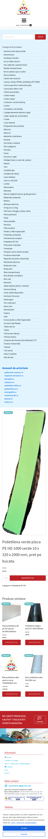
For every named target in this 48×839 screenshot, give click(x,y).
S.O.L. (6, 770)
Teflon (6, 330)
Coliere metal (9, 95)
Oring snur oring (11, 207)
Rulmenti (7, 282)
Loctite (6, 184)
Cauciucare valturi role (13, 88)
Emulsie (7, 139)
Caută (40, 37)
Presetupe (8, 248)
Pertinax (7, 225)
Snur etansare (10, 303)
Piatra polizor (9, 228)
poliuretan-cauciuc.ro (13, 372)
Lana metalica (9, 177)
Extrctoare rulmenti (12, 143)
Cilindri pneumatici (11, 92)
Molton (7, 201)
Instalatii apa (9, 170)
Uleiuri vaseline (10, 354)
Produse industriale (12, 255)
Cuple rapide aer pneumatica (16, 116)
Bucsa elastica (9, 75)
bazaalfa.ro (9, 379)
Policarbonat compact (13, 238)
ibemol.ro (8, 399)
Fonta (6, 153)
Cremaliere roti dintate (13, 109)
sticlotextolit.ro (11, 395)
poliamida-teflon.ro (12, 385)
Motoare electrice (11, 204)
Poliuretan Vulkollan (12, 245)
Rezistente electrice (12, 262)
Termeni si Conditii (11, 760)
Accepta (24, 828)
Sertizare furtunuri (12, 296)
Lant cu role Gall (10, 180)
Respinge (24, 834)
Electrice (7, 129)
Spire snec (8, 306)
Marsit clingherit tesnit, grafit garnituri (20, 194)
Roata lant (8, 269)
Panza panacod (10, 214)
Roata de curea (10, 265)
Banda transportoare (13, 68)
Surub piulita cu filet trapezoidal (17, 320)
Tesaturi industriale (12, 343)
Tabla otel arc (9, 326)
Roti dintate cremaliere (13, 275)
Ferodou (7, 150)
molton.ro (8, 402)
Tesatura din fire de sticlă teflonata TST (20, 340)
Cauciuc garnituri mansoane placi (17, 85)
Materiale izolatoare (12, 197)
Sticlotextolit (9, 309)
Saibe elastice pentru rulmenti (16, 286)
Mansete (7, 190)
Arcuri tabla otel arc (12, 61)
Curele (6, 119)
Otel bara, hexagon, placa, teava (17, 211)
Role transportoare (12, 272)
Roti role (7, 279)
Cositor (7, 105)
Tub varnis (8, 350)
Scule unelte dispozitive (13, 292)
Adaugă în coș (28, 578)
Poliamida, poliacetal (12, 235)
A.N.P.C (7, 773)
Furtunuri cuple (10, 156)
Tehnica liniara (10, 337)
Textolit (7, 347)
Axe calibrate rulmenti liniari (15, 65)
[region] (24, 824)
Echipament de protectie (14, 126)
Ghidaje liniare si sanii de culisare (17, 160)
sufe (5, 316)
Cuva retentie (9, 122)
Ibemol (6, 163)
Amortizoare (9, 54)
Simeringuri (9, 299)
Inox (5, 167)
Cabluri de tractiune (12, 78)
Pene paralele (9, 221)
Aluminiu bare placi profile (15, 51)
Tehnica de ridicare (12, 333)
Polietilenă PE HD (11, 242)
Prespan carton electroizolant (16, 252)
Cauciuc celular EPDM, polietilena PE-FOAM (22, 82)
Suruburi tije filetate (12, 323)
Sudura (7, 313)
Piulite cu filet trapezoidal (14, 231)
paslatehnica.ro (11, 389)
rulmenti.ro (9, 382)
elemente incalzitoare (13, 136)
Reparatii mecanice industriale (16, 258)
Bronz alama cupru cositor (15, 71)
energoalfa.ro (10, 392)
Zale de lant (8, 357)
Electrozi (7, 133)
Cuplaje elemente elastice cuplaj (17, 112)
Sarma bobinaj (10, 289)
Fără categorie (10, 146)
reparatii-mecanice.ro (13, 375)
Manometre (9, 187)
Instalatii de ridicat (11, 173)
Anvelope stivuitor (11, 58)
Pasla (6, 218)
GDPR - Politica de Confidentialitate (23, 823)
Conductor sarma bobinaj (14, 102)
